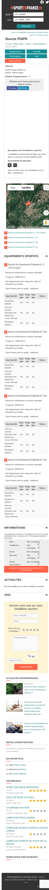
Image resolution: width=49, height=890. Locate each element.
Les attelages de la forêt (17, 807)
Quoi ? (9, 14)
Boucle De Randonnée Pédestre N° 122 (23, 247)
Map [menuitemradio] (13, 187)
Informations (15, 56)
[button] (27, 204)
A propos (41, 877)
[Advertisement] (24, 120)
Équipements (15, 51)
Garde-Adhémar (39, 44)
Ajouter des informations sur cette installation (26, 569)
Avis (37, 56)
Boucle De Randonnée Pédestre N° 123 (23, 242)
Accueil (8, 44)
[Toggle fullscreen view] (46, 187)
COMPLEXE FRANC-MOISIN (20, 818)
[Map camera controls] (46, 213)
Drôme (28, 44)
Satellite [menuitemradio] (26, 187)
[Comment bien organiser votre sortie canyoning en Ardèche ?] (14, 688)
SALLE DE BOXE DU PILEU (20, 797)
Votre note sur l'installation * (14, 629)
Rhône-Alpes (18, 44)
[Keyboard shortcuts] (20, 228)
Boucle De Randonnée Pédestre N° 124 (23, 238)
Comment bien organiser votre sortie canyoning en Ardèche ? (35, 690)
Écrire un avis (15, 61)
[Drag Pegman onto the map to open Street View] (46, 222)
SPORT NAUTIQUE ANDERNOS (22, 787)
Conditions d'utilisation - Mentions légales (24, 880)
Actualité (36, 51)
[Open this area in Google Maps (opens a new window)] (11, 227)
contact (7, 880)
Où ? (10, 20)
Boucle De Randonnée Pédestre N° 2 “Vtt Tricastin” (27, 233)
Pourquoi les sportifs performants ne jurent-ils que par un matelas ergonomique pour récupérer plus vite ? (34, 708)
